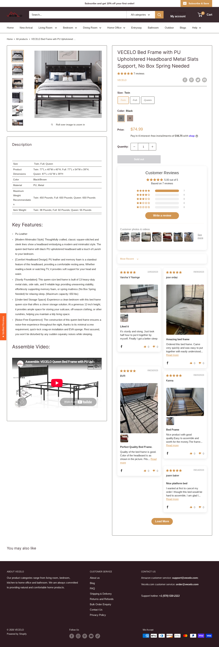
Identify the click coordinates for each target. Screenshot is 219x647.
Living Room (45, 27)
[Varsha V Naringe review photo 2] (124, 318)
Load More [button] (162, 521)
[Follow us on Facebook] (71, 636)
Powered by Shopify (17, 634)
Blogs (183, 27)
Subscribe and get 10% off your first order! (109, 3)
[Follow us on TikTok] (97, 636)
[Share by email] (204, 79)
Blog (92, 583)
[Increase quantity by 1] (152, 146)
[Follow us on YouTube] (91, 636)
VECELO (121, 80)
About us (95, 577)
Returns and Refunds (102, 599)
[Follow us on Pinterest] (84, 636)
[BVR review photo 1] (139, 408)
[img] (128, 272)
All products (22, 39)
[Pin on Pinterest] (191, 79)
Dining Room (90, 27)
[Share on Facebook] (185, 79)
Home (10, 27)
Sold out (139, 159)
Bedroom (68, 27)
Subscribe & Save (199, 3)
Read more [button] (172, 355)
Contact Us (96, 609)
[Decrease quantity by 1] (134, 146)
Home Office (114, 27)
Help (194, 27)
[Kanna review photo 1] (185, 402)
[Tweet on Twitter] (198, 79)
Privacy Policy (98, 614)
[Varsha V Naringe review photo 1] (139, 298)
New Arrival (26, 27)
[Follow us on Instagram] (78, 636)
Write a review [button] (162, 215)
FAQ (92, 588)
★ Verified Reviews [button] (3, 326)
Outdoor (169, 27)
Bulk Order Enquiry (100, 604)
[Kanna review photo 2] (170, 421)
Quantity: (122, 146)
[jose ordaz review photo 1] (185, 309)
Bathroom (153, 27)
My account (177, 16)
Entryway (136, 27)
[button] (125, 73)
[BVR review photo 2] (124, 438)
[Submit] (159, 14)
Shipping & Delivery (101, 593)
